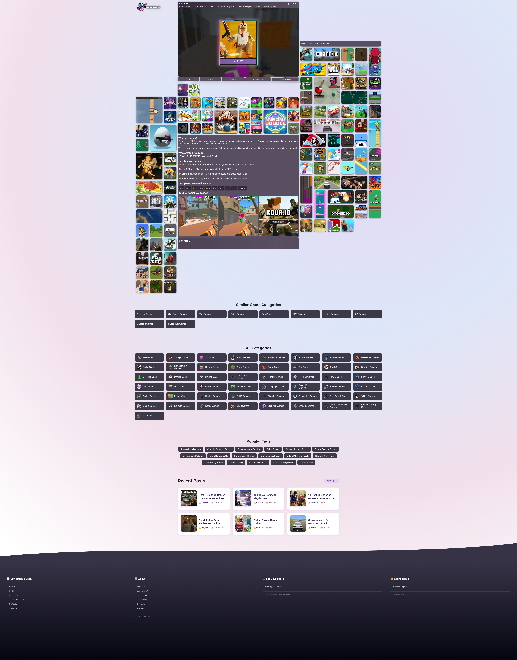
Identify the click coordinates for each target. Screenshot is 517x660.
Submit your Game (273, 586)
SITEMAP (13, 608)
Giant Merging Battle (219, 456)
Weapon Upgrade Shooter (297, 449)
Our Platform (142, 595)
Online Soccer (273, 449)
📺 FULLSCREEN (285, 79)
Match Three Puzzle (258, 462)
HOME (12, 586)
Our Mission (142, 600)
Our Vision (141, 604)
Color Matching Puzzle (283, 462)
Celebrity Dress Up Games (219, 449)
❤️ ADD (210, 79)
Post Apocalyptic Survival (249, 449)
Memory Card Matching (193, 456)
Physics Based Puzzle (244, 456)
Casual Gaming (236, 462)
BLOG (11, 591)
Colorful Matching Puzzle (298, 456)
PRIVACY (13, 604)
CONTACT (13, 595)
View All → (331, 481)
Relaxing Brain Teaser (324, 456)
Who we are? (142, 591)
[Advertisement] (156, 54)
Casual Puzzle (306, 462)
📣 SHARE (233, 79)
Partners (140, 608)
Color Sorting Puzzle (214, 462)
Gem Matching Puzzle (270, 456)
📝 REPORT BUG (258, 79)
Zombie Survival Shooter (325, 449)
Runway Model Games (191, 449)
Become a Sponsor (401, 586)
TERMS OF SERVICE (18, 600)
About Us (141, 586)
